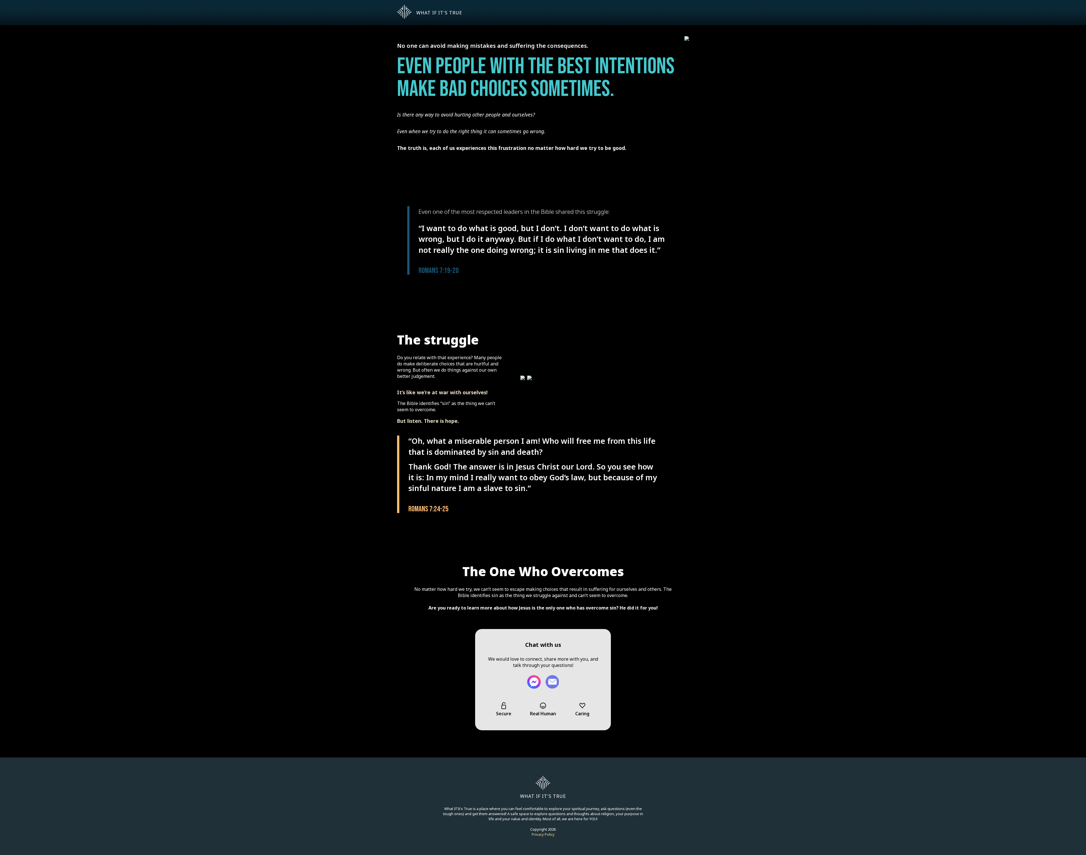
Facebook (534, 682)
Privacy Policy (543, 834)
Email (552, 682)
